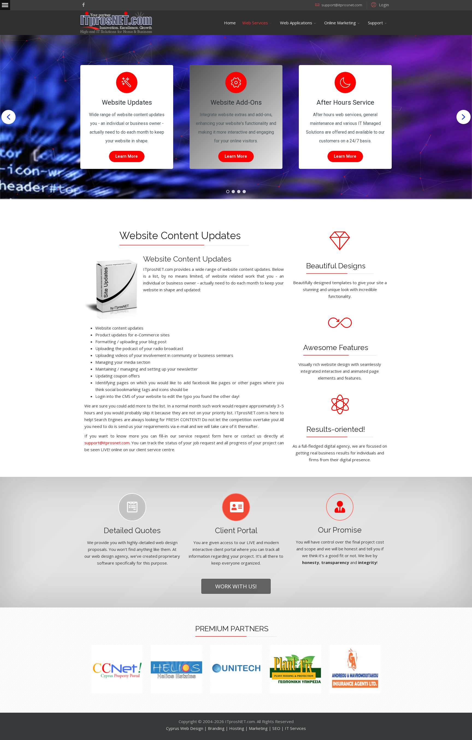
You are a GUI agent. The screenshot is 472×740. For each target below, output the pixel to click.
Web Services (255, 22)
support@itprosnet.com (341, 4)
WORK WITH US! (236, 586)
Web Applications (296, 22)
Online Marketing (340, 22)
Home (230, 22)
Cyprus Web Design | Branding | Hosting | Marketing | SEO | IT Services (236, 728)
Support (375, 22)
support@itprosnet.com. (107, 442)
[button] (379, 4)
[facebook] (83, 4)
